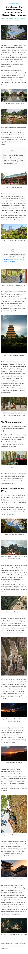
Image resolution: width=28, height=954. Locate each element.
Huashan (11, 18)
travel (20, 20)
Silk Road (23, 18)
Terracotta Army (13, 20)
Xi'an (23, 20)
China (6, 18)
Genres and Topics (14, 3)
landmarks (17, 18)
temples (5, 20)
